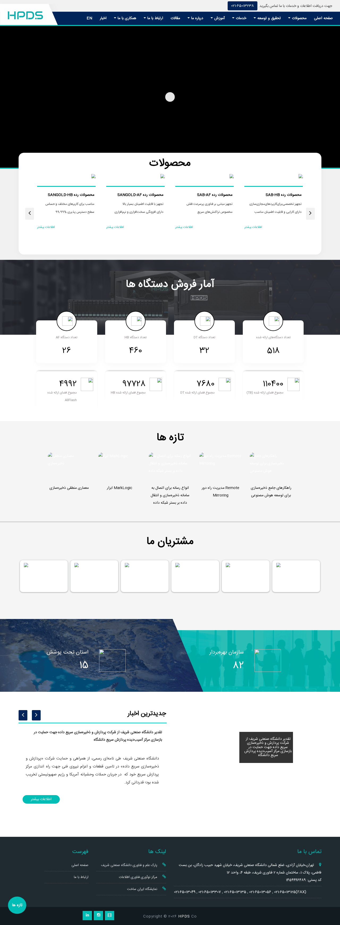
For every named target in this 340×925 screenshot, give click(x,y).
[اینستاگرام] (98, 915)
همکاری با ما (126, 18)
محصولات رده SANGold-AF (140, 195)
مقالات (175, 18)
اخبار (103, 18)
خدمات (240, 18)
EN (89, 18)
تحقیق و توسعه (268, 18)
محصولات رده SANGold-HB (71, 195)
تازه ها (17, 905)
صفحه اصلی (323, 18)
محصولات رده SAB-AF (214, 195)
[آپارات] (109, 915)
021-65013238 (242, 6)
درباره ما (196, 18)
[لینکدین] (87, 915)
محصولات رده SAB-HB (283, 195)
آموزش (219, 18)
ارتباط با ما (154, 18)
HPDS (184, 916)
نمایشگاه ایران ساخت (142, 889)
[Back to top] (330, 901)
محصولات (299, 18)
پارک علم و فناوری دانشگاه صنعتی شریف (129, 865)
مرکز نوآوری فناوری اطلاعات (138, 877)
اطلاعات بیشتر (253, 227)
